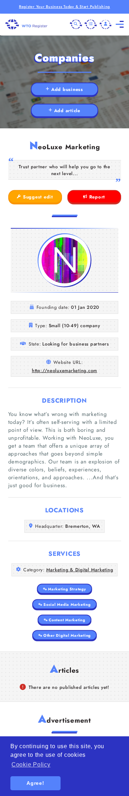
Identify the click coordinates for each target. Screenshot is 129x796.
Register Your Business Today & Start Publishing (64, 6)
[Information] (91, 24)
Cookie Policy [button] (31, 764)
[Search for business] (76, 24)
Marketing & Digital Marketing (79, 569)
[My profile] (106, 24)
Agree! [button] (35, 783)
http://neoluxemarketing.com (64, 370)
